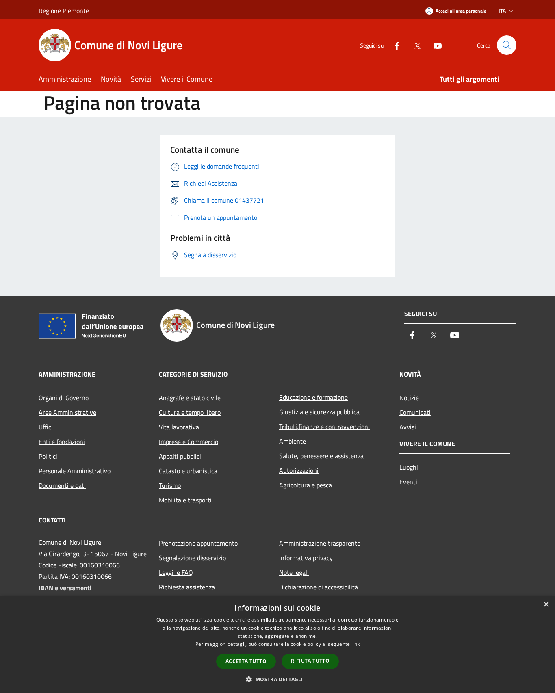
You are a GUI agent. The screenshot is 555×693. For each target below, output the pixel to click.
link (355, 644)
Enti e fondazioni (62, 441)
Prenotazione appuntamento (198, 543)
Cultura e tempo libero (190, 412)
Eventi (408, 482)
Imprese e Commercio (188, 441)
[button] (277, 679)
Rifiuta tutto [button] (310, 660)
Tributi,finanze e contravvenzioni (324, 426)
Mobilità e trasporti (185, 500)
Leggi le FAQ (176, 572)
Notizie (409, 398)
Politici (48, 456)
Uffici (46, 427)
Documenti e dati (62, 485)
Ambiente (292, 441)
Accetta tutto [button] (246, 661)
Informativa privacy (306, 558)
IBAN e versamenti (65, 588)
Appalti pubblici (180, 456)
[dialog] (277, 644)
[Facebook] (394, 44)
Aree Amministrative (67, 412)
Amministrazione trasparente (319, 543)
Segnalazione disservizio (192, 558)
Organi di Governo (64, 398)
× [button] (546, 605)
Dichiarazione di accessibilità (318, 587)
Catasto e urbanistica (188, 471)
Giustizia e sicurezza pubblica (319, 412)
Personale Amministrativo (75, 471)
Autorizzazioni (299, 470)
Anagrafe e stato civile (190, 398)
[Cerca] (506, 45)
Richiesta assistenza (187, 587)
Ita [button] (502, 10)
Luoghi (408, 467)
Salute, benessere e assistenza (321, 456)
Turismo (170, 485)
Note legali (294, 572)
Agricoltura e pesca (305, 485)
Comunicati (415, 412)
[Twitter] (414, 44)
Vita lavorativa (179, 427)
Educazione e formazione (313, 397)
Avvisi (407, 427)
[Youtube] (434, 44)
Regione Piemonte (64, 10)
